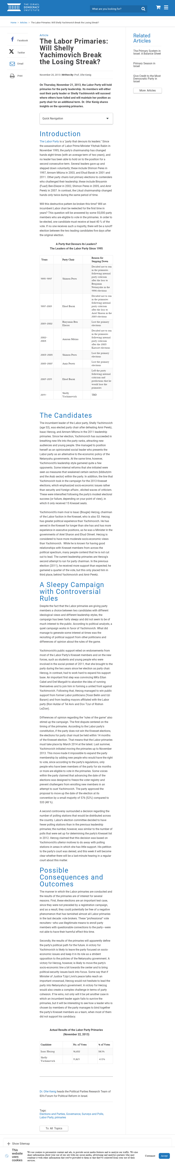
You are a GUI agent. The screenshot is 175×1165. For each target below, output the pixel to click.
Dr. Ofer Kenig (48, 1091)
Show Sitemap (21, 1143)
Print (20, 76)
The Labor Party (49, 141)
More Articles (147, 90)
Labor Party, (47, 1117)
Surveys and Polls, (93, 1114)
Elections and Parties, (53, 1114)
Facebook (22, 40)
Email (20, 63)
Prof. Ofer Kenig (82, 74)
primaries (60, 1117)
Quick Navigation (52, 118)
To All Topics (54, 1128)
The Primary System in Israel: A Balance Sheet (147, 52)
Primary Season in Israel (144, 65)
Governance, (74, 1114)
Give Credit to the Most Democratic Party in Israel (147, 78)
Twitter (21, 52)
